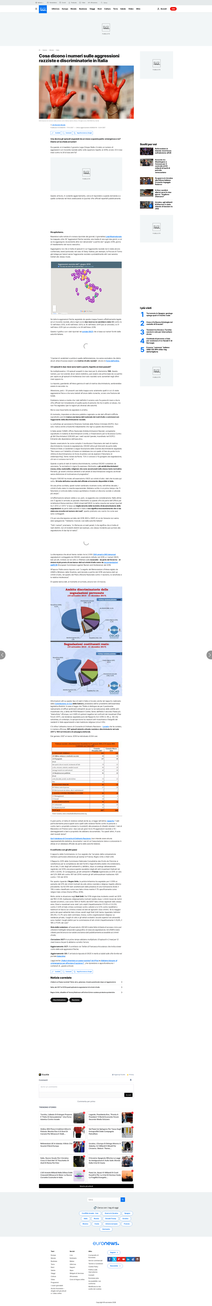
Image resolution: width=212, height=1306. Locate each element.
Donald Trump (110, 1218)
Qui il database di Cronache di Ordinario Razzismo (70, 838)
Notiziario (73, 1258)
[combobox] (113, 2)
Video (130, 9)
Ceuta (97, 1224)
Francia (127, 1224)
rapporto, (111, 821)
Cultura (107, 9)
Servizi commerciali (95, 1260)
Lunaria (106, 726)
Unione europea (111, 1224)
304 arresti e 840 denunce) (104, 554)
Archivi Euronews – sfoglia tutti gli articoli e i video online (58, 1291)
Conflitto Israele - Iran (90, 1213)
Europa (65, 9)
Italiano (40, 2)
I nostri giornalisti (57, 1285)
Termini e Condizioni (95, 1263)
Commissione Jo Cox (63, 704)
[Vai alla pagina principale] (43, 9)
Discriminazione (59, 1000)
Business (83, 9)
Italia (57, 50)
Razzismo (75, 1000)
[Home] (39, 50)
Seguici (72, 1267)
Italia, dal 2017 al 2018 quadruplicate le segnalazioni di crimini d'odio (75, 987)
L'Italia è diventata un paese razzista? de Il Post (80, 960)
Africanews (74, 1276)
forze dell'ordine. (112, 361)
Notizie (45, 50)
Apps (71, 1270)
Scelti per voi (148, 144)
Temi (52, 1251)
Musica (85, 1224)
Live (173, 9)
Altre (90, 1251)
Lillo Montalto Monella (58, 125)
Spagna (127, 1213)
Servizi (72, 1251)
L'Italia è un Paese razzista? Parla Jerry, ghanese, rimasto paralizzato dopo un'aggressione (83, 982)
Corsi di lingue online (77, 1279)
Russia (96, 1218)
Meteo (72, 1261)
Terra (115, 9)
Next (100, 9)
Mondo (73, 9)
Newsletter (114, 1266)
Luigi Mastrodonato (114, 236)
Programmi (55, 1282)
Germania (106, 1229)
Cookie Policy (93, 1266)
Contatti (91, 1275)
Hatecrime (61, 956)
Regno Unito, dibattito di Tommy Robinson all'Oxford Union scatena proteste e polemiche (82, 992)
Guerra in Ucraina (111, 1213)
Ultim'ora (55, 9)
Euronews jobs (93, 1278)
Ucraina (125, 1218)
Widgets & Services (77, 1273)
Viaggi (92, 9)
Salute (123, 9)
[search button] (101, 2)
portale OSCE (87, 331)
